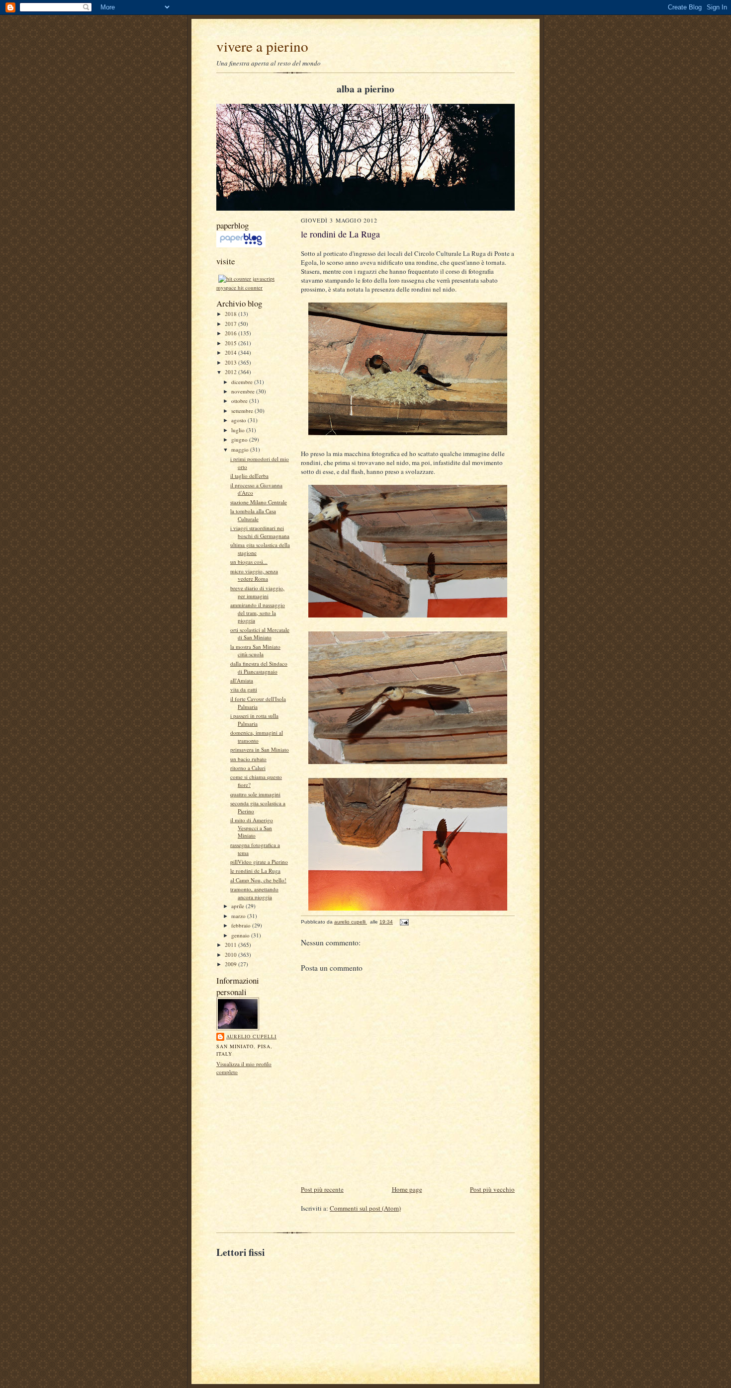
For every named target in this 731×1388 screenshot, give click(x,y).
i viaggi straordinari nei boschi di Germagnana (259, 532)
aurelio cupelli (251, 1036)
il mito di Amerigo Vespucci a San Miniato (251, 827)
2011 (231, 944)
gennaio (241, 935)
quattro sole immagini (255, 794)
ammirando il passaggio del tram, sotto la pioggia (257, 612)
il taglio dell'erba (249, 475)
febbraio (241, 925)
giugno (240, 439)
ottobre (240, 400)
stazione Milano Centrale (258, 502)
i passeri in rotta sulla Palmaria (254, 719)
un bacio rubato (248, 759)
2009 (231, 964)
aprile (238, 906)
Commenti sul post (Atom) (365, 1208)
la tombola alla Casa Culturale (253, 515)
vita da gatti (243, 689)
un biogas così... (249, 561)
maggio (240, 449)
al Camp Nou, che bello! (258, 880)
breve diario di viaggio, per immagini (257, 592)
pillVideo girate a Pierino (259, 861)
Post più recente (322, 1189)
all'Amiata (241, 680)
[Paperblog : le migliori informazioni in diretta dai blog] (241, 245)
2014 (231, 352)
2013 (231, 362)
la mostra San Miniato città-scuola (255, 650)
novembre (243, 391)
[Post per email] (403, 922)
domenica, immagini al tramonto (256, 736)
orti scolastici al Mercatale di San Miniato (259, 633)
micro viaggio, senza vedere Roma (254, 575)
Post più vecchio (492, 1189)
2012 (231, 372)
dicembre (242, 382)
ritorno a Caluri (248, 767)
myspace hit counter (239, 287)
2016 (231, 333)
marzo (239, 916)
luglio (238, 430)
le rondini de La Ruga (255, 870)
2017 (231, 323)
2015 (231, 343)
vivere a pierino (262, 46)
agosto (239, 420)
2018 (231, 313)
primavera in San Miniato (259, 749)
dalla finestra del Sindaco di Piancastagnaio (258, 667)
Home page (407, 1189)
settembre (243, 410)
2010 (231, 954)
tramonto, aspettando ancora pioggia (254, 893)
